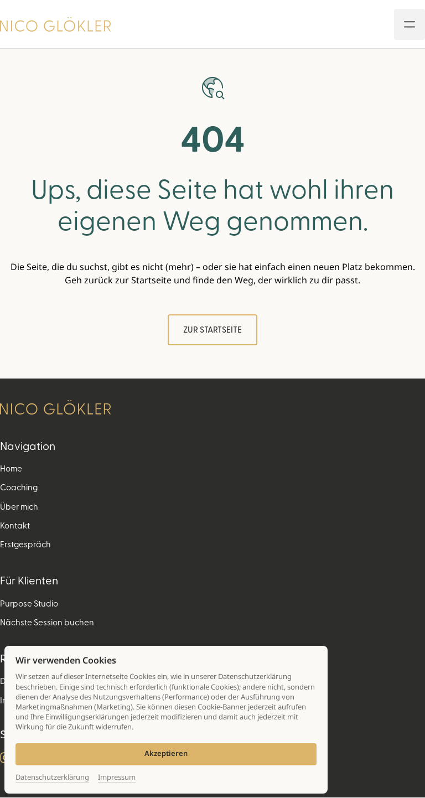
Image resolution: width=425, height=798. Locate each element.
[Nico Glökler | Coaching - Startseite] (55, 24)
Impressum (117, 777)
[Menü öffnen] (409, 24)
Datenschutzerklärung (52, 777)
